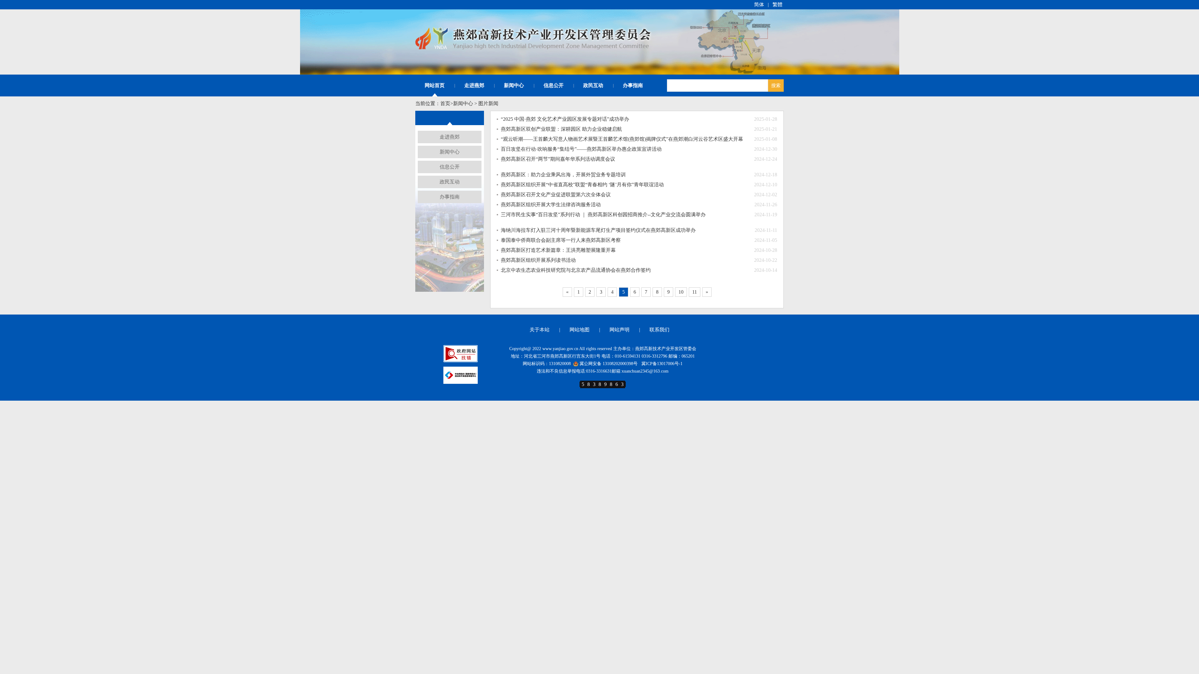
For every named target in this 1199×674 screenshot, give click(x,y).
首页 (445, 103)
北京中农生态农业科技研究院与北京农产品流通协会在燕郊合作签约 (576, 270)
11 (694, 292)
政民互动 (593, 85)
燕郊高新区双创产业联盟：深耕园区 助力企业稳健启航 (561, 129)
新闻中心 (514, 85)
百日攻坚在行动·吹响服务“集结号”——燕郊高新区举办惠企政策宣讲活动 (581, 149)
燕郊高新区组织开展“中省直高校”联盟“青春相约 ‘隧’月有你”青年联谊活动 (582, 184)
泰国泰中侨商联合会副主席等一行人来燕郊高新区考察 (561, 240)
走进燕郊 (474, 85)
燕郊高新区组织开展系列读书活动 (538, 260)
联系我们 (659, 329)
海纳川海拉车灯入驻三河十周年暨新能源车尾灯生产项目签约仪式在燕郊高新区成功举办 (598, 230)
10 (680, 292)
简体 (759, 4)
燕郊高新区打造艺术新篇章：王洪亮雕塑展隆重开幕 (558, 250)
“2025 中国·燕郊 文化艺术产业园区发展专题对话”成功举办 (565, 119)
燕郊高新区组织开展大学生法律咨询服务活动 (551, 204)
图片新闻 (488, 103)
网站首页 (435, 85)
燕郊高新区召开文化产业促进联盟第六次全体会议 (556, 194)
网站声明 (619, 329)
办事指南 (633, 85)
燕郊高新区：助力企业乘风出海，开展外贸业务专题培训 (563, 174)
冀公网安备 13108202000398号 (608, 363)
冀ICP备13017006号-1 (662, 363)
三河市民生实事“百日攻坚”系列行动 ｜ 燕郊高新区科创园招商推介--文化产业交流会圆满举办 (603, 214)
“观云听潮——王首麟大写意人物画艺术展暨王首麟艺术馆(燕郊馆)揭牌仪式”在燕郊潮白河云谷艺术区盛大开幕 (622, 139)
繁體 (777, 4)
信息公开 (554, 85)
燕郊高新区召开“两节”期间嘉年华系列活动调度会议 (558, 159)
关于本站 (540, 329)
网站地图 (580, 329)
